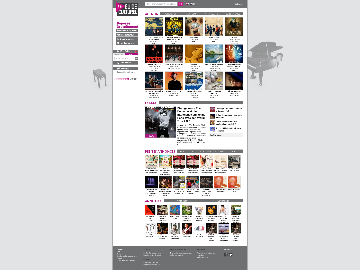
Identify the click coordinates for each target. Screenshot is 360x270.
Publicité (119, 258)
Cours (191, 151)
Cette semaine (211, 14)
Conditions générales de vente (127, 256)
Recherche (212, 151)
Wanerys (132, 260)
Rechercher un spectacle (152, 253)
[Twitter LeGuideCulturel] (231, 256)
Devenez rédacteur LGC (151, 264)
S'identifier (239, 4)
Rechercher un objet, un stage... (181, 253)
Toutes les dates (232, 14)
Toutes (233, 151)
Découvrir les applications (126, 72)
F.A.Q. (119, 252)
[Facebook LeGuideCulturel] (226, 256)
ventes (201, 151)
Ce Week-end (191, 14)
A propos (120, 250)
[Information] (136, 51)
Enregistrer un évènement (152, 255)
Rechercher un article (150, 262)
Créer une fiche (202, 257)
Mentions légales (122, 260)
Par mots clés (223, 201)
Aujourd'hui (170, 14)
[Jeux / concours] (126, 79)
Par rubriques (183, 201)
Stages (182, 151)
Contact (119, 254)
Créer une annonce (177, 255)
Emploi (223, 151)
